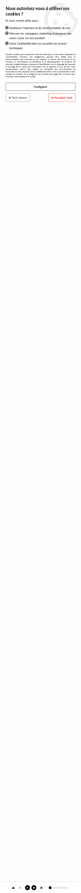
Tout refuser (19, 97)
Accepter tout (63, 97)
